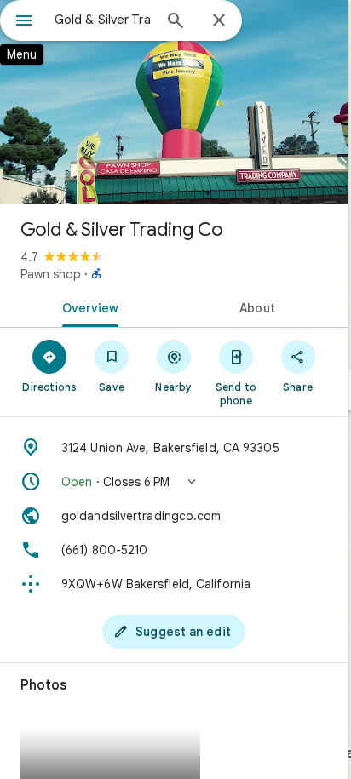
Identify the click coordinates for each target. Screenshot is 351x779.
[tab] (86, 306)
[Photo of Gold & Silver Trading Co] (174, 102)
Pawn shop (50, 274)
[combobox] (103, 19)
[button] (174, 482)
